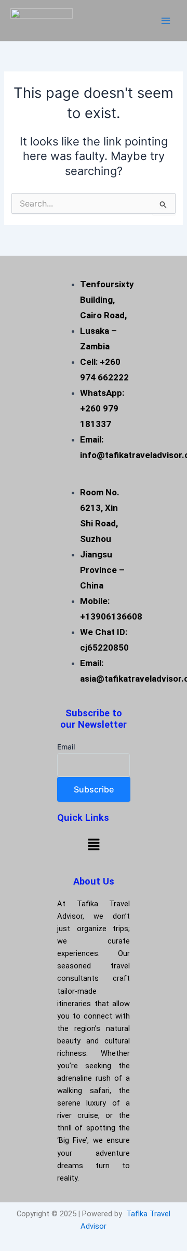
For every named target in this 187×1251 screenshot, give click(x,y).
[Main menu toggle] (166, 21)
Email (66, 746)
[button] (93, 844)
